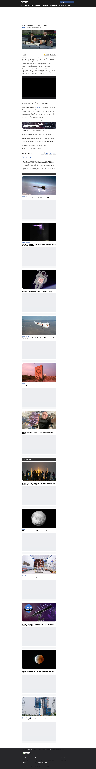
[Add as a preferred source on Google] (26, 753)
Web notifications (64, 760)
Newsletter (53, 54)
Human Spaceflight (33, 22)
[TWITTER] (30, 157)
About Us (24, 757)
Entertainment (53, 5)
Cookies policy (25, 760)
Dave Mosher (29, 27)
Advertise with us (51, 760)
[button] (71, 2)
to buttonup (35, 143)
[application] (39, 87)
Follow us (47, 54)
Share (25, 54)
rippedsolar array (38, 107)
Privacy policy (63, 757)
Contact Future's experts (39, 757)
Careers (24, 762)
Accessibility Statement (39, 760)
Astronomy (37, 5)
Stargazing (45, 5)
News (24, 27)
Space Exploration (29, 5)
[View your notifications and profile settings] (68, 2)
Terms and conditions (52, 757)
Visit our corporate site (59, 749)
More (69, 5)
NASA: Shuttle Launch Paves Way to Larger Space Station (35, 146)
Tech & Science (62, 5)
